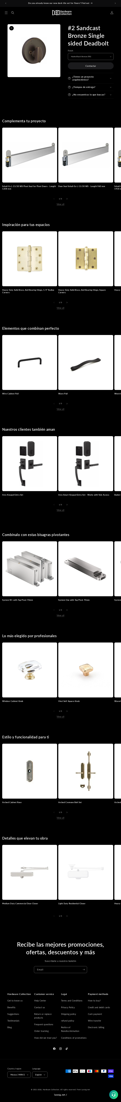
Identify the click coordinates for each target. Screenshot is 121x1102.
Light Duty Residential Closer (71, 903)
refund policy (67, 1020)
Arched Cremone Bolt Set (70, 802)
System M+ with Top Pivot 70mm (17, 600)
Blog (9, 1027)
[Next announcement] (115, 3)
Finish (70, 50)
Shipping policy (68, 1014)
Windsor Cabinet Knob (12, 701)
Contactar (90, 66)
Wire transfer (94, 1020)
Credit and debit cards (99, 1007)
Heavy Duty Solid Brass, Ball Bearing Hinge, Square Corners (82, 291)
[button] (6, 12)
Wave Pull (63, 393)
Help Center (40, 1000)
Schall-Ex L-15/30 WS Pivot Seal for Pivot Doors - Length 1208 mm (29, 187)
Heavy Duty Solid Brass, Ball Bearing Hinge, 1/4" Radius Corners (28, 291)
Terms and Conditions (71, 1000)
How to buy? (94, 1000)
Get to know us (15, 1000)
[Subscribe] (83, 969)
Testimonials (13, 1020)
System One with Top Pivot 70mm (74, 600)
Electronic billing (96, 1027)
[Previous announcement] (6, 3)
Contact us (39, 1007)
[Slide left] (54, 199)
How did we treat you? (45, 1038)
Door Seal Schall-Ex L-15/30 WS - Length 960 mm (81, 186)
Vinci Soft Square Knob (69, 701)
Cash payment (95, 1014)
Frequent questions (43, 1024)
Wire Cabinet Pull (10, 393)
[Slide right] (67, 199)
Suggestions (13, 1014)
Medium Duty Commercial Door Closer (20, 903)
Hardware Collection (51, 1089)
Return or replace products (42, 1016)
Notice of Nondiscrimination (70, 1029)
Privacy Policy (68, 1007)
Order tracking (41, 1031)
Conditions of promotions (73, 1038)
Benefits (11, 1007)
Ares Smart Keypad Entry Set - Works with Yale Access (83, 495)
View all (60, 204)
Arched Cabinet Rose (12, 802)
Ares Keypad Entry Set (12, 495)
